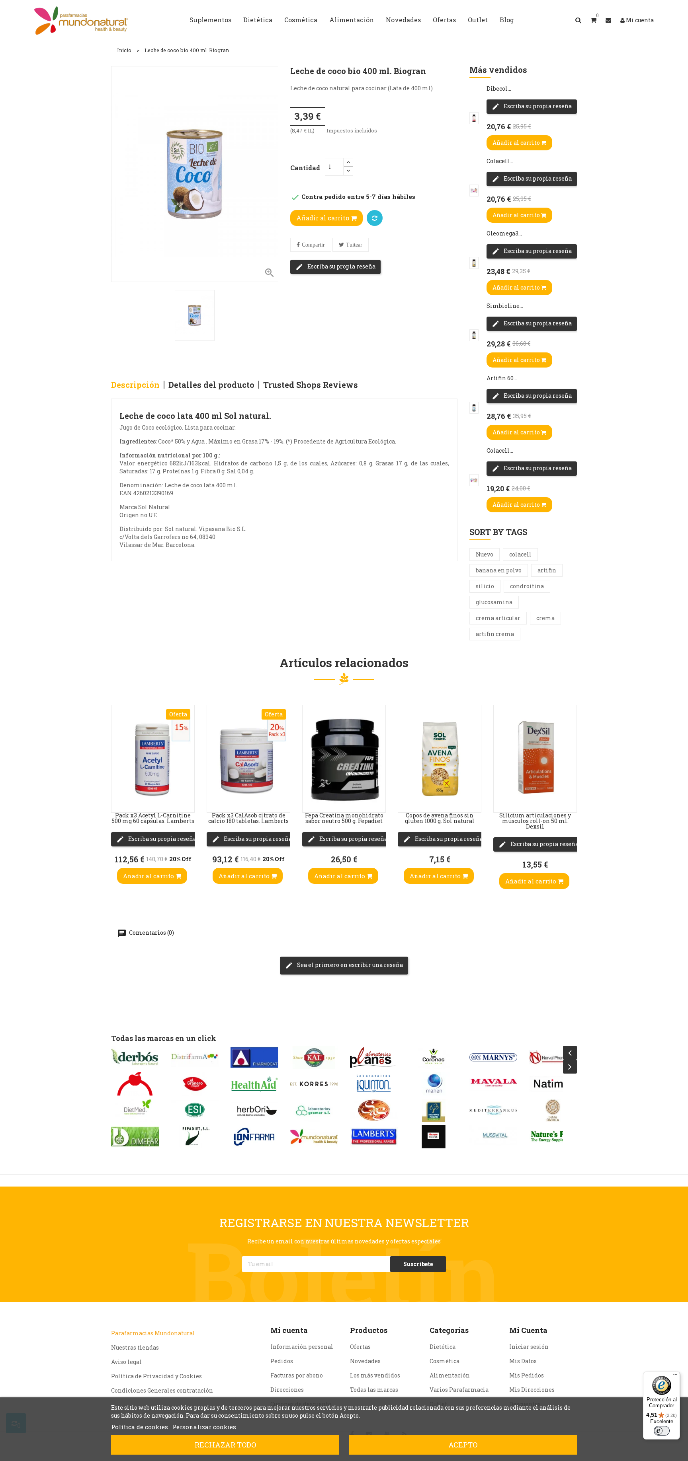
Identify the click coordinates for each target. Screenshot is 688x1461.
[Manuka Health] (433, 1110)
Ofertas (360, 1346)
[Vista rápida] (119, 749)
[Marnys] (493, 1057)
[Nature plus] (553, 1136)
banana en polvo (499, 570)
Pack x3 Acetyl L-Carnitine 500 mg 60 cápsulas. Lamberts (152, 818)
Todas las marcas (374, 1389)
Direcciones (287, 1389)
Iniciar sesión (529, 1346)
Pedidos (281, 1361)
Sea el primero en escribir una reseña (349, 965)
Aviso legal (126, 1362)
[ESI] (195, 1110)
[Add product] (375, 218)
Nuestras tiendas (135, 1347)
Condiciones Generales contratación (162, 1390)
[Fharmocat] (254, 1057)
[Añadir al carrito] (119, 796)
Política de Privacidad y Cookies (156, 1376)
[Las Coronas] (433, 1057)
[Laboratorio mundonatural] (314, 1136)
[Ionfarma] (254, 1136)
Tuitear (354, 245)
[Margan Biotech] (433, 1136)
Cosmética (444, 1361)
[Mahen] (433, 1083)
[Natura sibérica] (553, 1110)
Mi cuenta (289, 1330)
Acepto (462, 1444)
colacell (520, 554)
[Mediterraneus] (493, 1110)
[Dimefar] (135, 1136)
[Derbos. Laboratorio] (135, 1057)
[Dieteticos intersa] (135, 1083)
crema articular (498, 618)
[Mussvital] (493, 1136)
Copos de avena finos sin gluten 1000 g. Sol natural (440, 818)
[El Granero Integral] (195, 1083)
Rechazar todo (225, 1444)
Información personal (301, 1346)
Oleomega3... (504, 233)
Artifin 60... (502, 378)
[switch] (662, 1431)
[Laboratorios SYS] (374, 1110)
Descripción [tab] (135, 385)
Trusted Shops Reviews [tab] (310, 385)
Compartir (313, 245)
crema (545, 618)
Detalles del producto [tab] (211, 385)
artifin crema (495, 634)
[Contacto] (608, 20)
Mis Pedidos (526, 1375)
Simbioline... (505, 305)
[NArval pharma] (553, 1057)
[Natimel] (553, 1083)
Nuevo (484, 554)
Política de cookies (139, 1427)
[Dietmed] (135, 1110)
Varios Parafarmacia (459, 1389)
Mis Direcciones (532, 1389)
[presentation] (570, 1053)
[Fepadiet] (195, 1136)
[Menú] (675, 1376)
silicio (485, 586)
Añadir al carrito (323, 218)
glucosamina (494, 602)
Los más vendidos (375, 1375)
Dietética (442, 1346)
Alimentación (450, 1375)
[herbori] (254, 1110)
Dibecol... (499, 88)
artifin (547, 570)
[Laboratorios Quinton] (374, 1083)
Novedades (365, 1361)
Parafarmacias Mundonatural (153, 1333)
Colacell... (500, 161)
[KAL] (314, 1057)
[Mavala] (493, 1083)
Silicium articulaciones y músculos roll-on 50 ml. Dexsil (535, 820)
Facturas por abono (296, 1375)
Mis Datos (523, 1361)
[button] (593, 20)
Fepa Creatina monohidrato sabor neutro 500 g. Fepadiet (344, 818)
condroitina (527, 586)
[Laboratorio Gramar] (314, 1110)
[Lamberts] (374, 1136)
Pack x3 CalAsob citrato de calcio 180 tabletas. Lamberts (248, 818)
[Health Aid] (254, 1083)
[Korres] (314, 1083)
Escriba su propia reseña (340, 266)
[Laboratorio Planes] (374, 1057)
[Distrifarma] (195, 1057)
